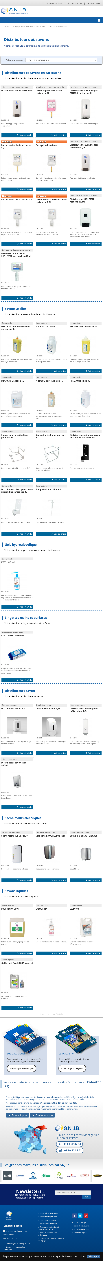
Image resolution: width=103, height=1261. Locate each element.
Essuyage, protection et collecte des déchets (48, 1228)
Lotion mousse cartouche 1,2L (17, 199)
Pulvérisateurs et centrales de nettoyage (51, 1239)
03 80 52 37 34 (55, 3)
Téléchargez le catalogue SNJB (18, 1243)
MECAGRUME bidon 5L (12, 381)
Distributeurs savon (20, 691)
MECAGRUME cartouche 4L (83, 326)
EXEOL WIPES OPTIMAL (12, 635)
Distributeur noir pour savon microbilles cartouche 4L (85, 436)
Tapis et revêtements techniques (47, 1233)
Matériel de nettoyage (49, 1213)
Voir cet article (25, 135)
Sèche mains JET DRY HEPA (14, 836)
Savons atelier (15, 309)
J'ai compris (93, 1256)
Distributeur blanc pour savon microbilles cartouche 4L (17, 490)
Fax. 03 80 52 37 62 (10, 1238)
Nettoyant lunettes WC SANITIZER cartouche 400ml (16, 254)
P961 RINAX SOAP (10, 909)
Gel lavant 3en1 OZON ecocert (17, 963)
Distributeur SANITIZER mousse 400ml (82, 200)
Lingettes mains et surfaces (26, 618)
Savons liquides (16, 891)
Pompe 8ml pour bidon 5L (49, 489)
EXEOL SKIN (41, 909)
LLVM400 (74, 909)
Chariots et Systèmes (48, 1216)
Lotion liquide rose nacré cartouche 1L (49, 91)
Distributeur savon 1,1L (13, 708)
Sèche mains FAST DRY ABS (83, 836)
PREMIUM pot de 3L (80, 381)
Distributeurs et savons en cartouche (33, 73)
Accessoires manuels (48, 1223)
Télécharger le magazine (72, 1068)
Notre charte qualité (81, 1226)
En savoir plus (19, 1115)
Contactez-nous (44, 1115)
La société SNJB (79, 1222)
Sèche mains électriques (23, 818)
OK (86, 1197)
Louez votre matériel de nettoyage (14, 1248)
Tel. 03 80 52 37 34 (10, 1234)
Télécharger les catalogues (22, 1068)
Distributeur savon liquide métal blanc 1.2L (84, 709)
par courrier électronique (16, 1231)
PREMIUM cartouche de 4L (49, 381)
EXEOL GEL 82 (8, 562)
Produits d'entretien (48, 1220)
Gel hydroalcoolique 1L (48, 145)
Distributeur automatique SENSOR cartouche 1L (84, 91)
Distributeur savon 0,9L (48, 708)
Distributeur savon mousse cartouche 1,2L (84, 146)
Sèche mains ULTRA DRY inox (50, 836)
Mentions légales (80, 1232)
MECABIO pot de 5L (45, 326)
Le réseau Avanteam (81, 1229)
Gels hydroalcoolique (21, 544)
